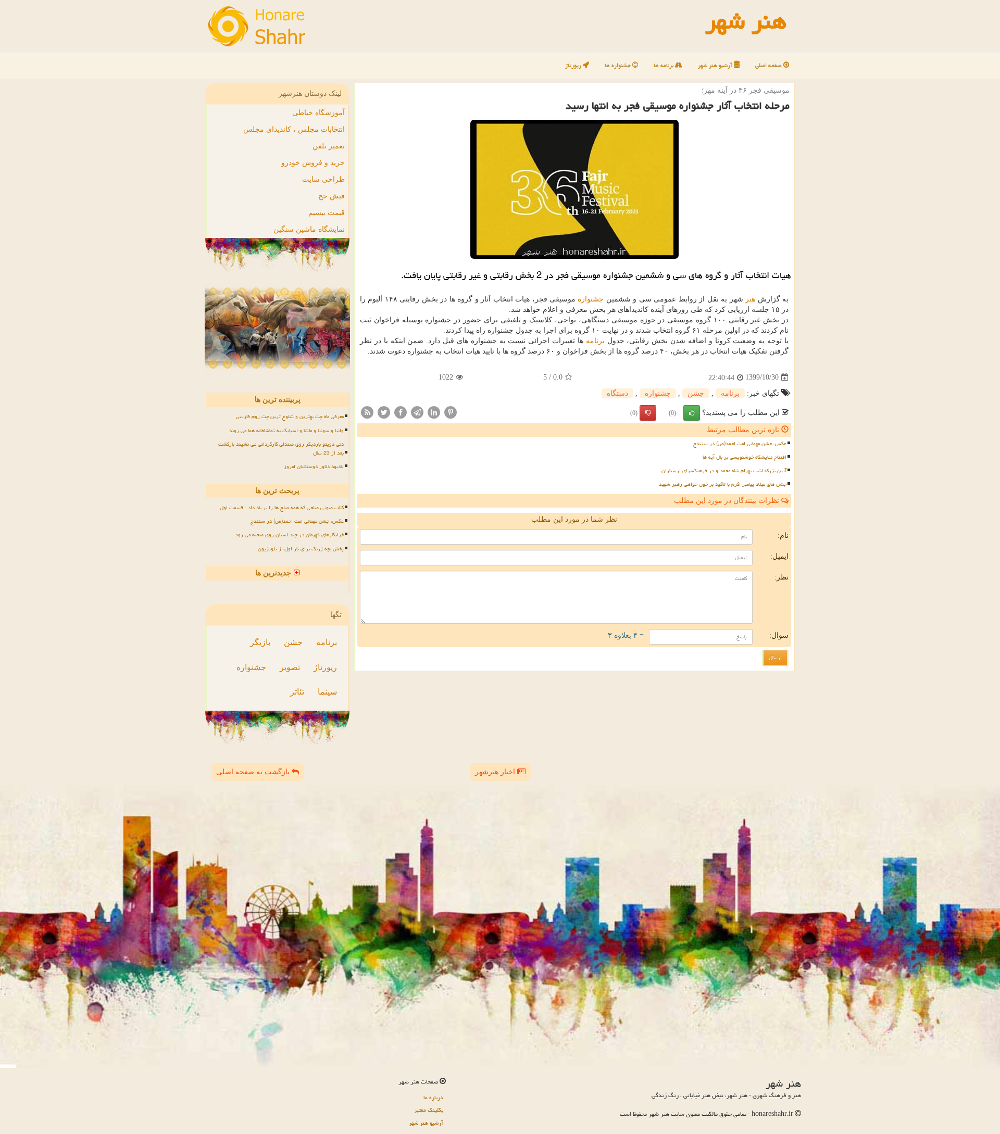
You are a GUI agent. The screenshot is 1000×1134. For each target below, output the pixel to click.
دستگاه (617, 393)
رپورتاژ (574, 65)
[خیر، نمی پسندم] (648, 413)
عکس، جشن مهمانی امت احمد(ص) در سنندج (739, 443)
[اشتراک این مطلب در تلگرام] (417, 411)
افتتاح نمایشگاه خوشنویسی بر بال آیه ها (744, 457)
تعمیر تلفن (328, 146)
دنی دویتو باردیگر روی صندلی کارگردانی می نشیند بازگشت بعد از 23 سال (281, 448)
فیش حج (331, 196)
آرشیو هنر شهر (716, 65)
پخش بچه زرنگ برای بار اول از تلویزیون (301, 549)
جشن (696, 393)
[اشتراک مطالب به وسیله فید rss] (367, 411)
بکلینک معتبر (428, 1109)
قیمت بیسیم (326, 213)
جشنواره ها (618, 65)
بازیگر (260, 642)
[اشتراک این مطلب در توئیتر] (384, 411)
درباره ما (433, 1097)
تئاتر (297, 691)
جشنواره (591, 299)
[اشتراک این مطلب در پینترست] (450, 411)
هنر (750, 299)
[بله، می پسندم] (691, 413)
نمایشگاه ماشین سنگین (309, 229)
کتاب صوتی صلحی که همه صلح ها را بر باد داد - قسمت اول (282, 507)
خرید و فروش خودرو (313, 163)
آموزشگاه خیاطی (318, 113)
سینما (327, 691)
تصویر (290, 667)
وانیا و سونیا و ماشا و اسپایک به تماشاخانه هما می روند (286, 430)
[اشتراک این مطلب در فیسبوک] (400, 411)
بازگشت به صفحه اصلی (254, 772)
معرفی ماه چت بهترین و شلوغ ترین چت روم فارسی (290, 416)
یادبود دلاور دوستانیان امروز (314, 466)
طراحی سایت (323, 179)
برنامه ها (664, 65)
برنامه (595, 341)
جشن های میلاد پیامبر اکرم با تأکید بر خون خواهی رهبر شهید (722, 484)
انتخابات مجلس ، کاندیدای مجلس (294, 129)
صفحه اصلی (769, 65)
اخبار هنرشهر (496, 772)
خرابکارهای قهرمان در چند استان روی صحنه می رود (289, 535)
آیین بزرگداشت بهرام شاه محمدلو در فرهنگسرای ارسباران (723, 470)
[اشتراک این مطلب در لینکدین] (434, 411)
